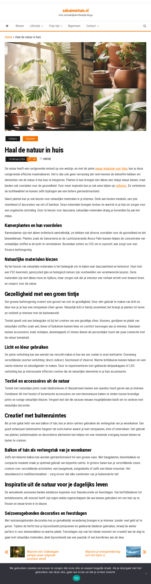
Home (8, 37)
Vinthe (47, 159)
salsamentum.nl (76, 10)
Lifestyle (35, 26)
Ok (76, 578)
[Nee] (146, 574)
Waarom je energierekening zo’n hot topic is (102, 553)
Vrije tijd (54, 26)
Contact (91, 26)
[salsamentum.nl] (7, 26)
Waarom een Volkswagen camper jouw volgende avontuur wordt (43, 555)
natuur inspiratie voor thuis (111, 168)
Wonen (20, 26)
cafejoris (121, 186)
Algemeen (74, 26)
